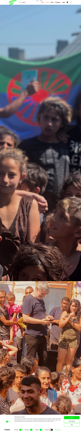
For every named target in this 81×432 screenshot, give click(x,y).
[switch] (31, 430)
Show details (57, 429)
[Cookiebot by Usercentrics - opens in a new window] (7, 430)
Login (63, 2)
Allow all (71, 417)
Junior (47, 2)
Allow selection (72, 421)
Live (43, 2)
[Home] (13, 2)
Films (52, 2)
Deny (72, 424)
